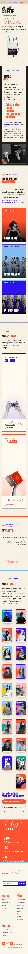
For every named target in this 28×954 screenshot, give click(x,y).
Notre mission (6, 902)
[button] (7, 616)
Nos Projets (20, 908)
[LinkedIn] (11, 943)
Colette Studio (21, 899)
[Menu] (26, 2)
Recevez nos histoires (7, 880)
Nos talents (20, 917)
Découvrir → (10, 427)
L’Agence (19, 914)
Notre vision (5, 905)
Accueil (4, 899)
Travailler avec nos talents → (13, 808)
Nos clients (20, 920)
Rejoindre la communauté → (14, 802)
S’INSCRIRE (22, 883)
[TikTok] (3, 943)
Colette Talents (21, 902)
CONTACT (22, 2)
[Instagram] (7, 943)
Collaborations (21, 905)
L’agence (4, 908)
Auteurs (19, 911)
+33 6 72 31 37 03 (7, 933)
